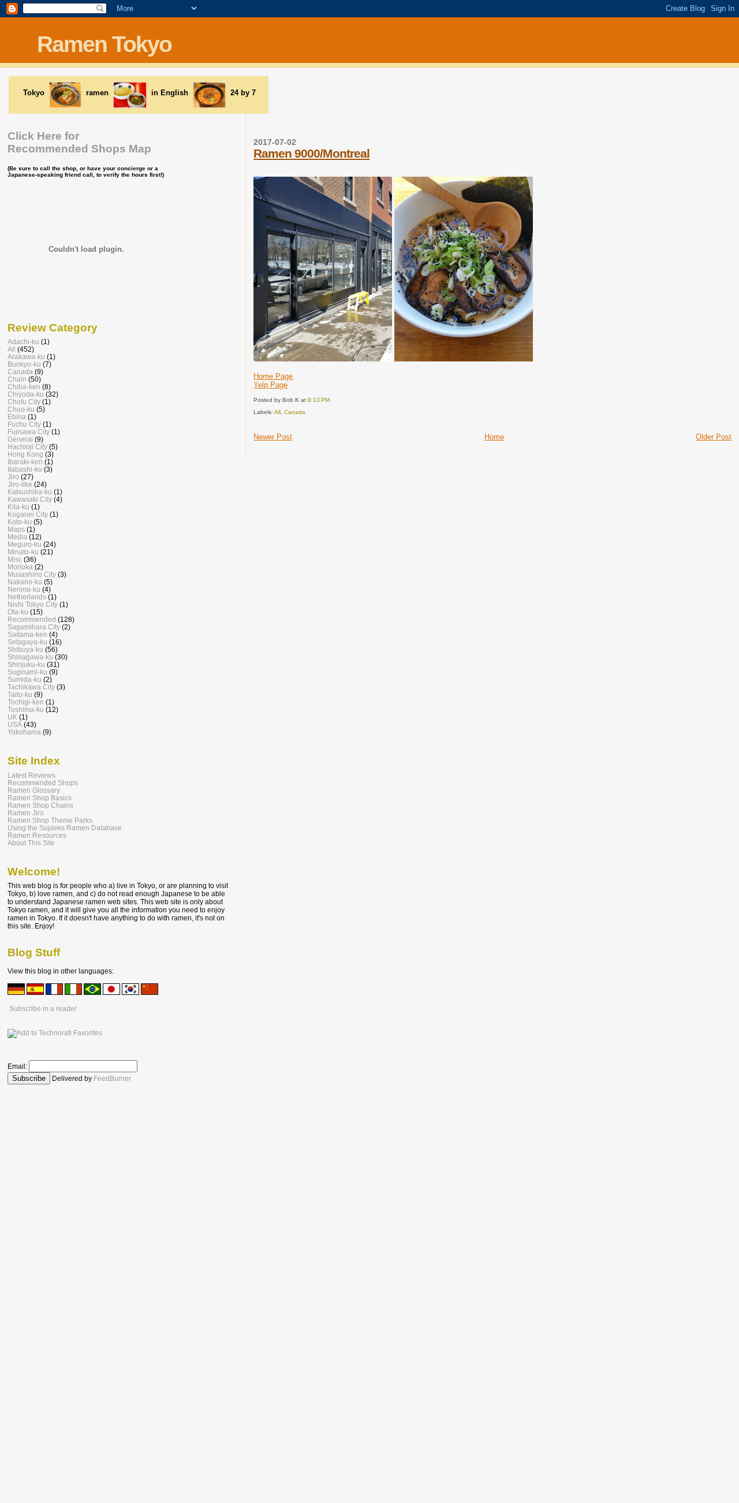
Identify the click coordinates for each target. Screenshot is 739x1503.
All (277, 412)
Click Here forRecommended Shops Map (79, 142)
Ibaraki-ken (25, 461)
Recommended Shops (43, 782)
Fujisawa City (29, 431)
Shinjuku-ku (26, 664)
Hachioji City (27, 446)
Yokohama (24, 732)
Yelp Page (270, 385)
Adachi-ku (23, 341)
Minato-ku (23, 551)
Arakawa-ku (26, 356)
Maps (16, 529)
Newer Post (272, 436)
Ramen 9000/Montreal (311, 153)
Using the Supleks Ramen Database (65, 827)
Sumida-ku (25, 679)
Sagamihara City (34, 627)
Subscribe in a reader (43, 1009)
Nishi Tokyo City (33, 604)
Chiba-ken (24, 386)
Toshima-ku (26, 709)
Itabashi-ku (25, 469)
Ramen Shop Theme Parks (50, 820)
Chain (17, 379)
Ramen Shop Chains (40, 805)
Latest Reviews (31, 775)
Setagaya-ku (27, 642)
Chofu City (24, 401)
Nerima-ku (24, 589)
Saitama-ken (27, 634)
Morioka (20, 566)
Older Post (713, 436)
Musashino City (32, 574)
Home (494, 436)
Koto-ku (20, 521)
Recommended (32, 619)
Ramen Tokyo (104, 44)
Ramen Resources (37, 835)
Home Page (273, 376)
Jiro (13, 476)
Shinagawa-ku (30, 657)
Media (17, 536)
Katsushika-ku (30, 491)
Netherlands (27, 597)
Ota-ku (18, 612)
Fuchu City (24, 424)
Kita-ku (18, 506)
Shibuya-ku (25, 649)
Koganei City (28, 514)
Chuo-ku (21, 409)
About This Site (31, 842)
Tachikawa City (31, 687)
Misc (15, 559)
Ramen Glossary (34, 790)
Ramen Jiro (26, 812)
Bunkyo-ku (24, 364)
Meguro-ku (25, 544)
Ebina (17, 416)
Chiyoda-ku (26, 394)
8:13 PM (319, 400)
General (20, 439)
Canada (294, 412)
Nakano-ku (25, 581)
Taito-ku (20, 694)
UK (12, 717)
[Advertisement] (417, 94)
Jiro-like (20, 484)
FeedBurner (112, 1079)
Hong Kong (25, 454)
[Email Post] (332, 400)
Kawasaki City (30, 499)
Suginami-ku (27, 672)
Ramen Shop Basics (40, 797)
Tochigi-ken (26, 702)
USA (15, 724)
